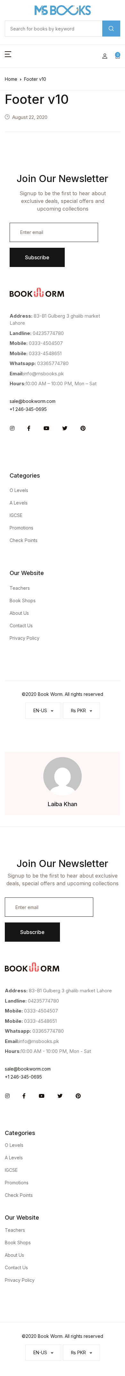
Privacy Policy (24, 638)
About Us (19, 613)
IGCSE (16, 515)
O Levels (19, 490)
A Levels (19, 502)
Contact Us (21, 625)
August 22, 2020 (29, 117)
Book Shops (23, 600)
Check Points (24, 540)
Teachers (20, 588)
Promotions (21, 527)
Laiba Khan (62, 804)
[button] (8, 56)
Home (11, 79)
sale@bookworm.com (32, 401)
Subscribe (37, 257)
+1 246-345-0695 (28, 409)
